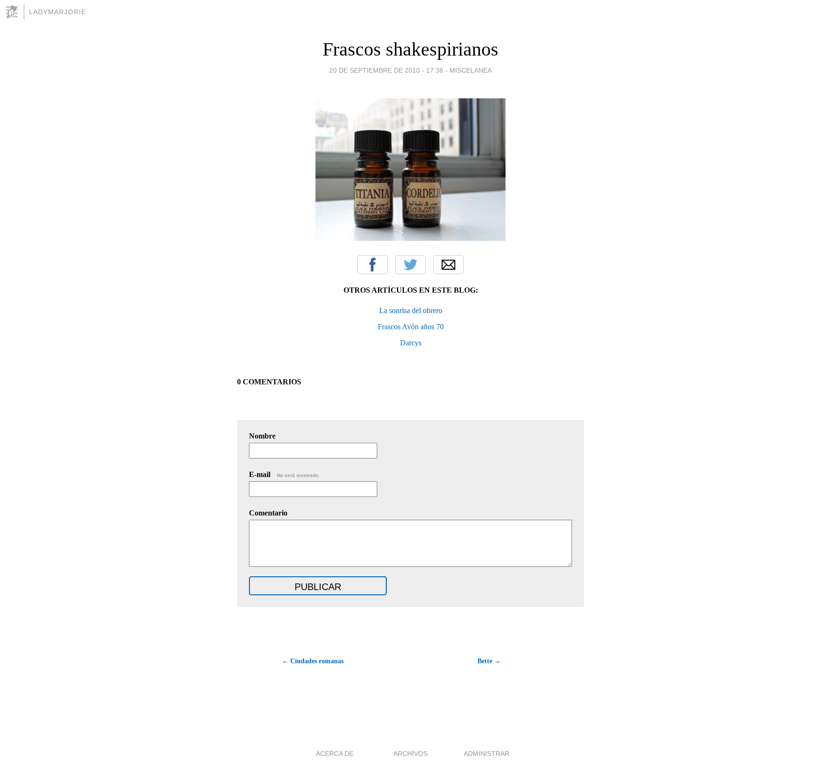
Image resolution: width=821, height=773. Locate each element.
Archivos (410, 753)
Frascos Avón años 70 (411, 327)
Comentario (268, 513)
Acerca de (334, 753)
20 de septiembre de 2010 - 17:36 (386, 70)
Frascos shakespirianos (410, 49)
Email (448, 264)
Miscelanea (470, 70)
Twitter (410, 264)
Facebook (372, 264)
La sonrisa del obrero (410, 310)
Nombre (262, 436)
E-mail (284, 474)
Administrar (486, 753)
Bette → (489, 661)
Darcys (410, 343)
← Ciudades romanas (313, 661)
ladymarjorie (57, 12)
